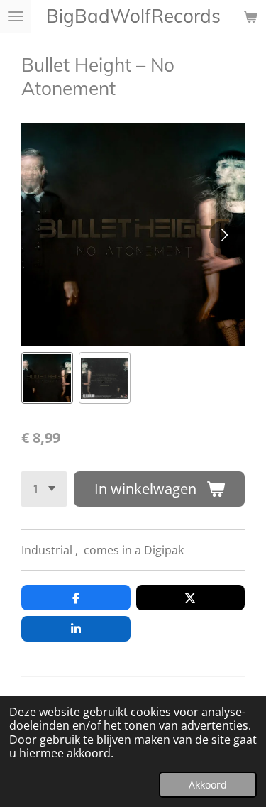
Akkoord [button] (208, 784)
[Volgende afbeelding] (223, 235)
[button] (47, 378)
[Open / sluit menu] (15, 16)
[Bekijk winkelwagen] (250, 16)
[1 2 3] (44, 489)
